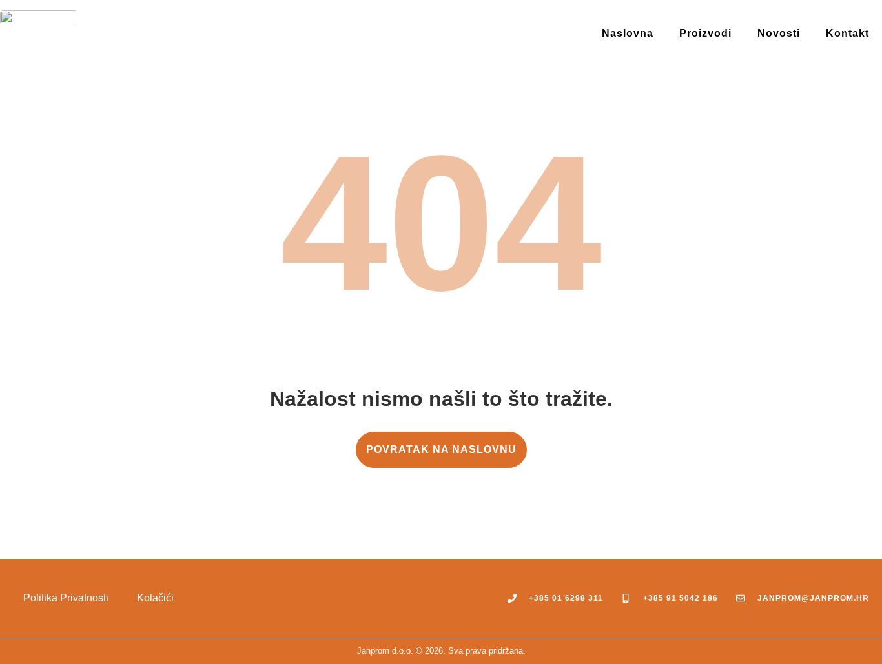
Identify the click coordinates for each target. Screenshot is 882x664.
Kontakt (847, 33)
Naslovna (627, 33)
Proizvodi (705, 33)
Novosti (778, 33)
